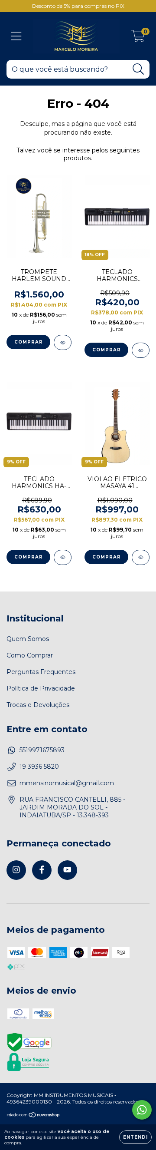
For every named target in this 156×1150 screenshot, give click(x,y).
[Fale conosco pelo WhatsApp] (142, 1110)
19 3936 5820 (39, 766)
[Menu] (16, 36)
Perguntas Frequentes (40, 672)
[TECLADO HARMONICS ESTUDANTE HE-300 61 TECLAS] (141, 350)
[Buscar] (138, 69)
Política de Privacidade (40, 688)
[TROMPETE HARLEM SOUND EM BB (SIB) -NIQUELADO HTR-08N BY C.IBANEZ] (63, 342)
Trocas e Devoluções (37, 705)
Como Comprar (29, 655)
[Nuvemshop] (33, 1116)
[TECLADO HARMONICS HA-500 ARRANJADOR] (63, 557)
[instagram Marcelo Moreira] (16, 870)
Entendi (135, 1137)
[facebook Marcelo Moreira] (42, 870)
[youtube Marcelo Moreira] (67, 870)
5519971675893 (42, 750)
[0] (138, 38)
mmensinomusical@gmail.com (67, 783)
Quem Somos (27, 639)
